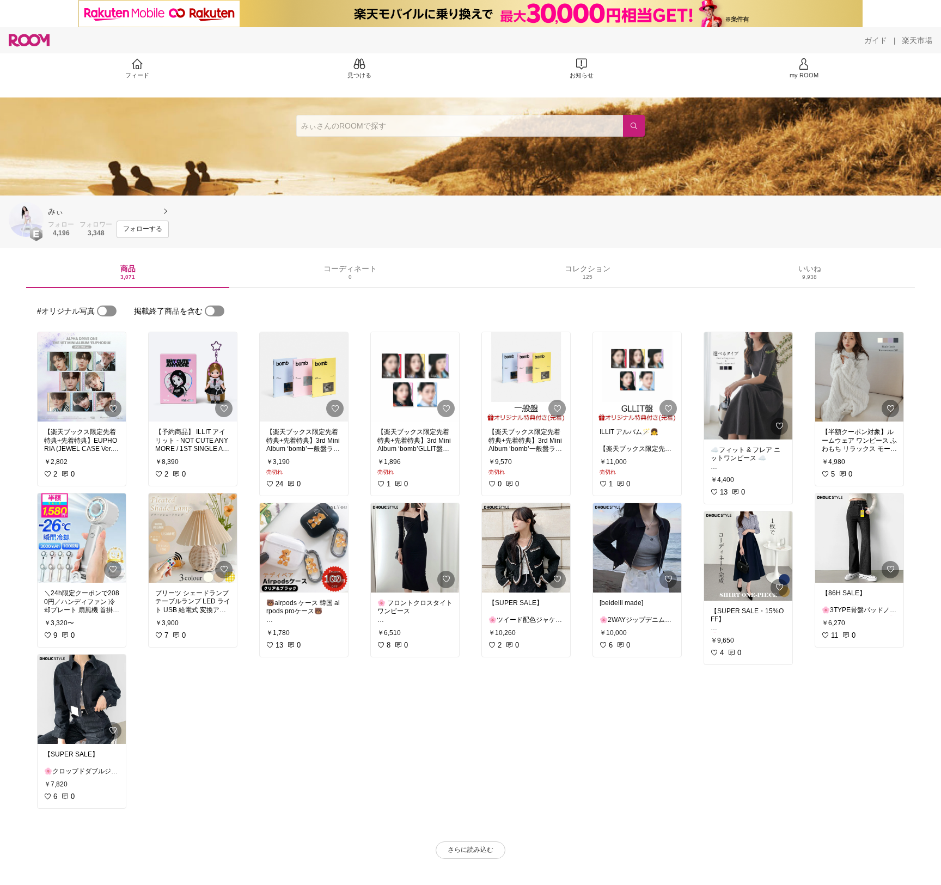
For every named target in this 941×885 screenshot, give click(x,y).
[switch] (107, 311)
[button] (26, 219)
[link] (82, 377)
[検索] (634, 126)
